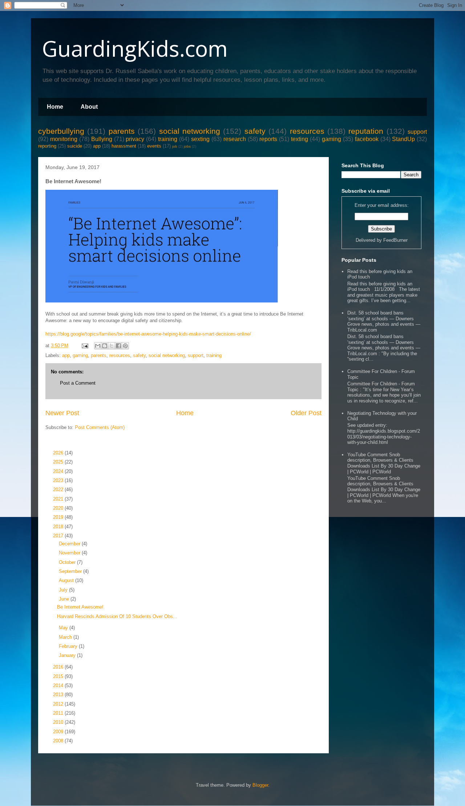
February (69, 646)
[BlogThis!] (104, 345)
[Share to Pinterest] (125, 345)
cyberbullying (61, 131)
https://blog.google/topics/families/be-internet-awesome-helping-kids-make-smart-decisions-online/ (148, 334)
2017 (59, 535)
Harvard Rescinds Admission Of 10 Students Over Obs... (117, 616)
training (167, 139)
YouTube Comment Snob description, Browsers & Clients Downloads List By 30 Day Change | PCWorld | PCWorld (383, 463)
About (89, 107)
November (70, 553)
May (64, 627)
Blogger (260, 785)
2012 (59, 704)
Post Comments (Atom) (100, 427)
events (154, 146)
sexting (200, 139)
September (71, 571)
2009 (59, 731)
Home (55, 107)
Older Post (306, 413)
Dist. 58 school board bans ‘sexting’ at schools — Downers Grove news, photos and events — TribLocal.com (383, 321)
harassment (124, 146)
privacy (135, 139)
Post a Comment (78, 383)
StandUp (403, 139)
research (234, 139)
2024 (59, 471)
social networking (189, 131)
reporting (47, 146)
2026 (59, 453)
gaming (331, 139)
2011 (59, 713)
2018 (59, 526)
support (417, 132)
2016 (59, 667)
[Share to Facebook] (118, 345)
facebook (367, 139)
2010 (59, 722)
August (67, 580)
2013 (59, 694)
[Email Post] (84, 345)
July (64, 590)
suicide (74, 146)
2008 (59, 740)
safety (255, 131)
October (68, 562)
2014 (59, 685)
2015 (59, 676)
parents (122, 131)
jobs (187, 146)
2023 (59, 480)
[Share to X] (111, 345)
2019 (59, 517)
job (174, 146)
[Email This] (97, 345)
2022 (59, 489)
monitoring (63, 139)
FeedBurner (395, 240)
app (97, 146)
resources (307, 131)
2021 (59, 499)
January (68, 655)
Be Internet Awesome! (80, 607)
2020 (59, 508)
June (64, 599)
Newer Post (62, 413)
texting (299, 139)
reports (268, 139)
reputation (365, 131)
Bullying (101, 139)
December (70, 543)
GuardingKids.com (135, 48)
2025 (59, 462)
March (66, 637)
